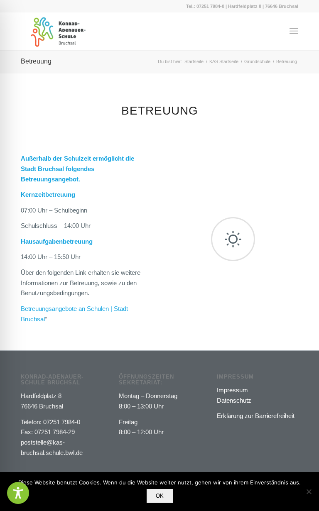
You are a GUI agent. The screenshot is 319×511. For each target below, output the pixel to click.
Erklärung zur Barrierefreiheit (255, 415)
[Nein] (308, 491)
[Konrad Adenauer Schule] (58, 31)
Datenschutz (234, 400)
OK (160, 496)
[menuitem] (294, 31)
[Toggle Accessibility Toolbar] (18, 493)
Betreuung (36, 61)
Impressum (232, 390)
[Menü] (294, 31)
